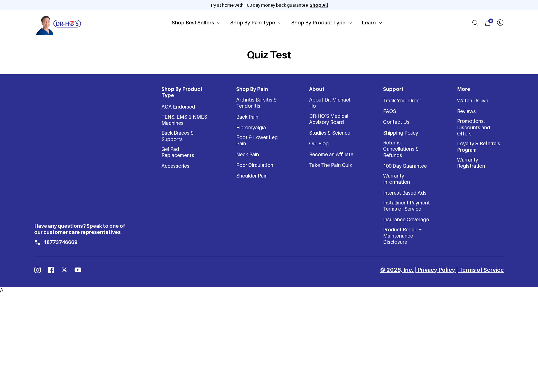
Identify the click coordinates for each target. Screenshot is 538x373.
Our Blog (319, 143)
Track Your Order (402, 100)
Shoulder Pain (252, 176)
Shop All (319, 5)
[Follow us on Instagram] (37, 269)
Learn (369, 23)
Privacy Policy (436, 269)
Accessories (175, 166)
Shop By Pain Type (252, 23)
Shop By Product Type (318, 23)
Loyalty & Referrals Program (478, 147)
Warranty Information (396, 179)
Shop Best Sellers (193, 23)
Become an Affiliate (331, 154)
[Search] (475, 23)
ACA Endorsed (178, 107)
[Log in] (500, 22)
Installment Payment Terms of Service (406, 206)
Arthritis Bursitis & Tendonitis (256, 103)
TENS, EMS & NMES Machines (184, 120)
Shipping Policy (400, 133)
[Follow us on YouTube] (78, 269)
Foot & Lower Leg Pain (257, 140)
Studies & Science (329, 133)
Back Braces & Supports (177, 136)
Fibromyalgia (251, 127)
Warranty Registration (471, 163)
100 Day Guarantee (405, 166)
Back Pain (247, 117)
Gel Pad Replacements (177, 152)
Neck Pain (247, 154)
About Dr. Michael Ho (329, 103)
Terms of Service (481, 269)
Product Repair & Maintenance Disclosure (402, 236)
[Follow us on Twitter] (64, 269)
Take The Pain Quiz (330, 165)
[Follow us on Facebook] (51, 269)
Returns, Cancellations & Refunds (401, 149)
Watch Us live (472, 100)
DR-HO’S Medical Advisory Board (328, 119)
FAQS (389, 111)
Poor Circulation (254, 165)
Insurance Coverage (406, 219)
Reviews (466, 111)
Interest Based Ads (404, 193)
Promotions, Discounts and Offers (473, 127)
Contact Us (396, 122)
